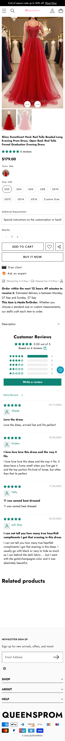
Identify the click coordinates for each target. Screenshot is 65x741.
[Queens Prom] (32, 10)
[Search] (12, 11)
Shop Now (51, 3)
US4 (18, 189)
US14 (21, 199)
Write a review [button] (32, 382)
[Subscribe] (56, 657)
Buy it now (32, 257)
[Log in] (52, 11)
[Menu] (4, 11)
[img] (12, 405)
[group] (9, 120)
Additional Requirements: (14, 211)
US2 (7, 189)
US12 (8, 199)
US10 (55, 189)
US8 (42, 189)
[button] (61, 11)
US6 (30, 189)
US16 (34, 199)
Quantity (6, 230)
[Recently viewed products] (60, 369)
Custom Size (51, 199)
